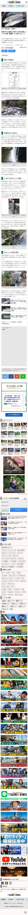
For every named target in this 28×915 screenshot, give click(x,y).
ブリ (13, 573)
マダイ (8, 573)
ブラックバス (18, 595)
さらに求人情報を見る (14, 414)
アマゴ (11, 581)
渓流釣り (4, 51)
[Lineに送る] (22, 376)
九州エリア (5, 609)
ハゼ (22, 589)
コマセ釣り (13, 561)
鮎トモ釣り (21, 550)
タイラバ (15, 555)
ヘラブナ (10, 595)
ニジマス (4, 581)
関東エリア (19, 601)
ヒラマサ (4, 575)
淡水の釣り (12, 51)
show (6, 55)
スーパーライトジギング (9, 558)
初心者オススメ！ (7, 547)
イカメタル (22, 561)
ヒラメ (4, 583)
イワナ (17, 581)
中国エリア (13, 606)
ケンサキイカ (21, 575)
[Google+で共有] (17, 376)
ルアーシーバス (6, 555)
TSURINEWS (12, 906)
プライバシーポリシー (12, 903)
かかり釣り (20, 564)
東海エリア (23, 603)
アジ (3, 573)
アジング (19, 553)
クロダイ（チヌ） (7, 589)
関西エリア (5, 606)
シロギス (16, 589)
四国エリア (22, 606)
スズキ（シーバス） (7, 578)
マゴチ (4, 592)
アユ (22, 578)
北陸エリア (14, 603)
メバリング (12, 553)
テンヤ (13, 564)
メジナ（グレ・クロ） (8, 586)
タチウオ (23, 581)
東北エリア (11, 601)
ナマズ (17, 578)
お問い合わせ (20, 903)
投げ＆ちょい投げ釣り (8, 566)
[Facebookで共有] (11, 376)
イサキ (19, 573)
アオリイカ (11, 583)
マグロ (24, 592)
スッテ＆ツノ (6, 564)
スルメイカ (12, 575)
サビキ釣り (20, 566)
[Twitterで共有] (5, 376)
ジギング (20, 558)
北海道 (4, 601)
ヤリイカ (17, 592)
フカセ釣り (5, 561)
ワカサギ (10, 592)
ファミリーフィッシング (9, 550)
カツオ (4, 595)
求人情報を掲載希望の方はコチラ (14, 388)
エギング (4, 553)
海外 (11, 609)
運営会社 (6, 903)
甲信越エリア (6, 603)
